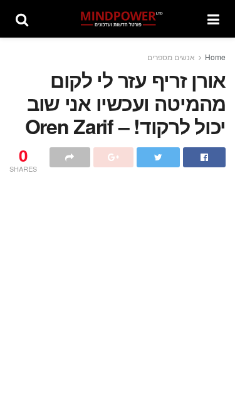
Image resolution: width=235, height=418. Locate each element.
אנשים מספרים (171, 56)
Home (215, 56)
